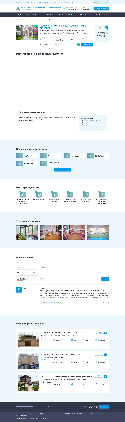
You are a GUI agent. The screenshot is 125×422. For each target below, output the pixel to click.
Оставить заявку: (44, 44)
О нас (53, 2)
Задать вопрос (104, 407)
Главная (17, 19)
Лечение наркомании (65, 14)
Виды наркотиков (43, 2)
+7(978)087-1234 (72, 9)
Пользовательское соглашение (24, 406)
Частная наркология (47, 14)
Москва (21, 19)
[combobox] (87, 9)
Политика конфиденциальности (24, 407)
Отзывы (18, 2)
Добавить (105, 279)
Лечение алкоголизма (84, 14)
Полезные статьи (29, 2)
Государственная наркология (26, 14)
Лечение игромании (102, 14)
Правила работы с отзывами (67, 2)
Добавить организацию (101, 8)
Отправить (87, 44)
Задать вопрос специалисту (62, 170)
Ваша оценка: (20, 272)
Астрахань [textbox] (86, 9)
